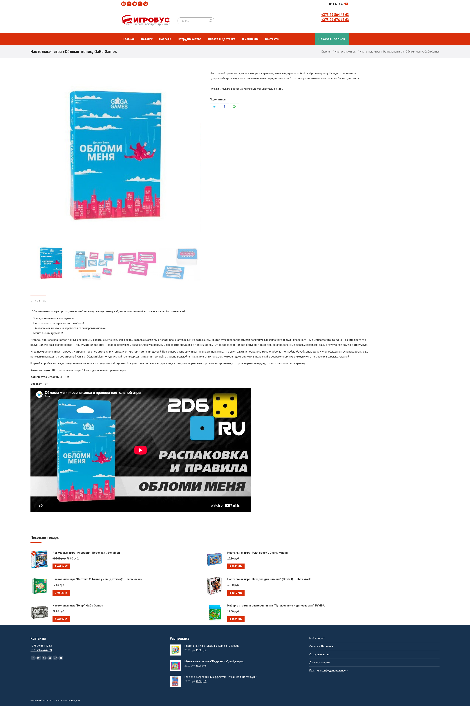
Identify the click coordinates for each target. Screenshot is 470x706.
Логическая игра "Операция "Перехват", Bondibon (86, 552)
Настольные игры (345, 51)
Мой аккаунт (317, 638)
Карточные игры (370, 51)
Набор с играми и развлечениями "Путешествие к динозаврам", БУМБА (276, 605)
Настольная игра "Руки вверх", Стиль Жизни (257, 552)
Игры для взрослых (231, 88)
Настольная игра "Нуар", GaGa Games (78, 605)
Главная (326, 51)
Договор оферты (319, 662)
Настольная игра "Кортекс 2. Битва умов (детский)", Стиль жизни (97, 579)
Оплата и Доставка (321, 646)
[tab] (38, 299)
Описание (38, 301)
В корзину (61, 566)
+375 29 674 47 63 (335, 20)
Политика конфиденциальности (328, 670)
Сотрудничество (319, 654)
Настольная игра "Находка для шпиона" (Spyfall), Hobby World (269, 579)
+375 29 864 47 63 (335, 14)
